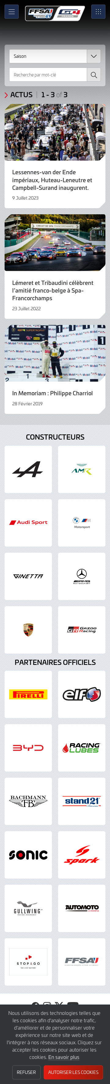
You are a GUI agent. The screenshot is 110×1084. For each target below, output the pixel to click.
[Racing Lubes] (81, 748)
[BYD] (28, 748)
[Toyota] (81, 630)
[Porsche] (28, 630)
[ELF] (81, 694)
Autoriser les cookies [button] (73, 1072)
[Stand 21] (81, 801)
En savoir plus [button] (63, 1056)
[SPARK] (81, 855)
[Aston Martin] (81, 469)
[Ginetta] (28, 576)
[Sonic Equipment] (28, 855)
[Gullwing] (28, 908)
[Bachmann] (28, 801)
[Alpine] (28, 469)
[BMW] (81, 523)
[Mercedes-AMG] (81, 576)
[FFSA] (81, 962)
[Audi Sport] (28, 523)
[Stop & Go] (28, 962)
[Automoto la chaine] (81, 908)
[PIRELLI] (28, 694)
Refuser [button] (26, 1072)
